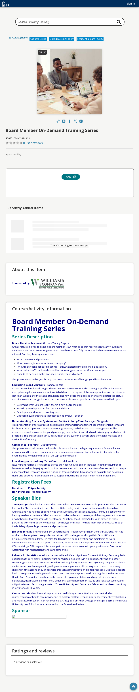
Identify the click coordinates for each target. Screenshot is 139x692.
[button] (70, 143)
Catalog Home (20, 37)
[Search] (118, 22)
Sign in (131, 3)
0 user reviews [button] (33, 143)
